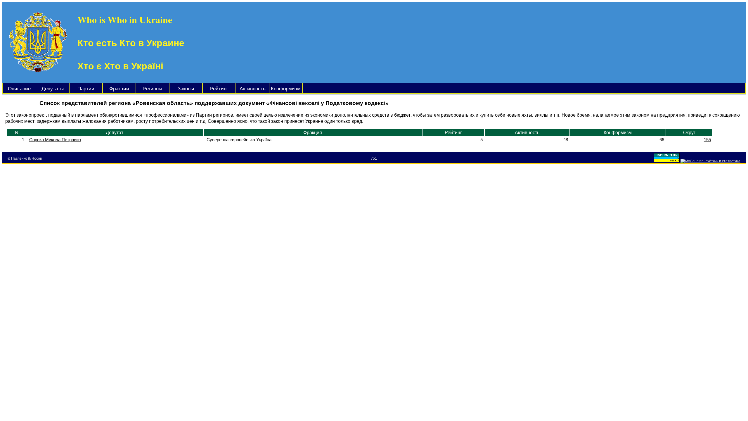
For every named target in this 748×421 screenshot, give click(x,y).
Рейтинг (219, 89)
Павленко (19, 158)
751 (374, 158)
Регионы (152, 89)
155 (707, 139)
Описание (19, 89)
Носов (37, 158)
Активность (253, 89)
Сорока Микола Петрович (55, 139)
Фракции (119, 89)
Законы (186, 89)
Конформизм (286, 89)
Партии (85, 89)
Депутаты (52, 89)
